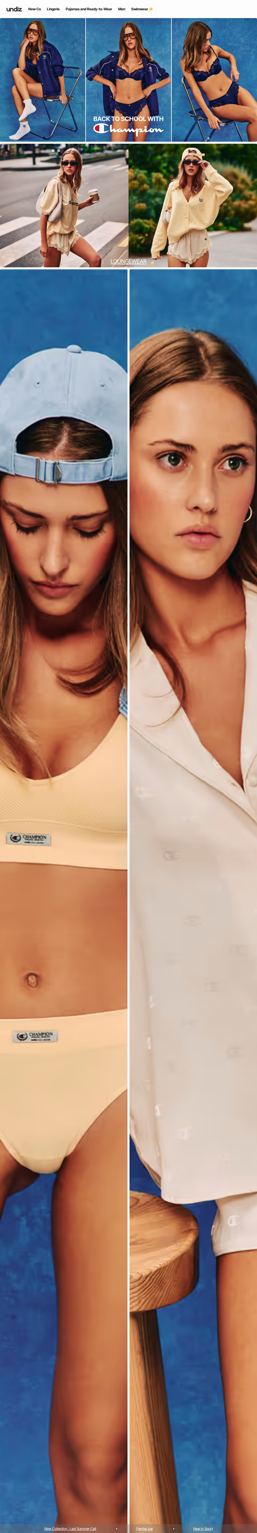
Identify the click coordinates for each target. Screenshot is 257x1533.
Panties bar (144, 1528)
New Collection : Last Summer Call (70, 1528)
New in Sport (203, 1528)
